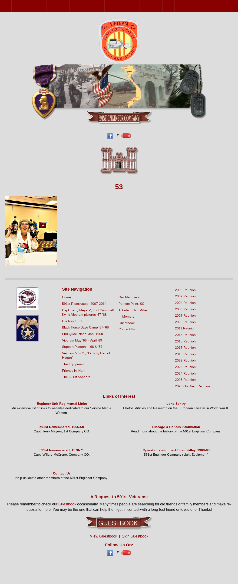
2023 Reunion (185, 367)
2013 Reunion (185, 335)
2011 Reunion (185, 328)
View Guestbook (103, 536)
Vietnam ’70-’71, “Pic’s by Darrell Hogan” (86, 355)
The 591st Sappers (76, 377)
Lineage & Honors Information (176, 427)
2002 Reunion (185, 296)
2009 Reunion (69, 6)
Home (66, 297)
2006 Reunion (185, 309)
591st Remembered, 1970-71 (62, 450)
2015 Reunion (104, 6)
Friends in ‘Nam (73, 370)
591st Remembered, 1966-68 (62, 427)
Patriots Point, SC (131, 303)
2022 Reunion (185, 360)
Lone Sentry (176, 403)
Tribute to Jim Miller (133, 310)
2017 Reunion (185, 347)
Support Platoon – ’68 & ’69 (82, 346)
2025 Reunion (185, 380)
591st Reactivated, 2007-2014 (84, 303)
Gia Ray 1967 (72, 321)
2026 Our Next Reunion (180, 6)
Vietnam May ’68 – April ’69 (82, 340)
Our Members (129, 297)
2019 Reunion (185, 354)
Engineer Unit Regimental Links (62, 403)
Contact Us (127, 329)
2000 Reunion (11, 6)
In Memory (126, 316)
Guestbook (127, 323)
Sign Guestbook (135, 536)
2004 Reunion (185, 303)
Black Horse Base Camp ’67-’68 (85, 327)
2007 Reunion (185, 315)
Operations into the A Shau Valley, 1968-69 (176, 450)
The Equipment (73, 364)
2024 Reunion (162, 6)
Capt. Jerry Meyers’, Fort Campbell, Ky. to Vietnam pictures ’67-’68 (88, 312)
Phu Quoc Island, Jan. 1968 (82, 334)
